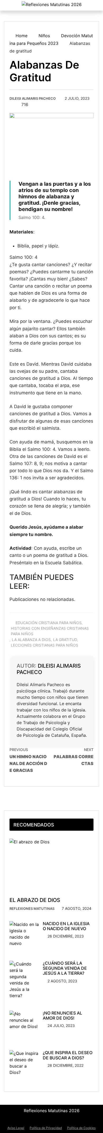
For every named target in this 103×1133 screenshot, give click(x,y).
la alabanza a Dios (31, 639)
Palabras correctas (73, 756)
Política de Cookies (81, 1128)
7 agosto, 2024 (76, 908)
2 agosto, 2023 (62, 981)
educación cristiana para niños (49, 622)
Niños (44, 35)
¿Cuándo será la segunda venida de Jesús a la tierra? (65, 968)
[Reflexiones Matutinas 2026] (52, 4)
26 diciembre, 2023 (66, 936)
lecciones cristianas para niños (44, 645)
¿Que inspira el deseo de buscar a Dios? (67, 1055)
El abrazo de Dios (35, 900)
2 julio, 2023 (77, 98)
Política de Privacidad (46, 1128)
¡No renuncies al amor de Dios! (62, 1015)
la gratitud (65, 639)
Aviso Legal (15, 1128)
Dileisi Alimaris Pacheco (33, 98)
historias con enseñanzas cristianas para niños (50, 631)
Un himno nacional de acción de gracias (28, 760)
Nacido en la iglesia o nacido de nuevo (66, 926)
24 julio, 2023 (61, 1025)
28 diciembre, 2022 (65, 1065)
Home (20, 35)
